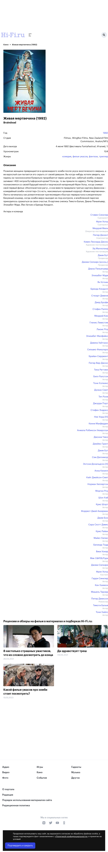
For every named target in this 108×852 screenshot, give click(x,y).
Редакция (7, 795)
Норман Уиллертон (97, 484)
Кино (6, 45)
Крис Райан (102, 531)
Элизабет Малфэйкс (97, 336)
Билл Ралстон (100, 376)
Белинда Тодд (100, 545)
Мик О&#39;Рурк (99, 558)
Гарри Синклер (100, 578)
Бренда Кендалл (99, 289)
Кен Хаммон (101, 585)
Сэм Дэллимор (100, 457)
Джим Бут (103, 255)
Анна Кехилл (101, 471)
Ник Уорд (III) (101, 417)
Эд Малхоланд (100, 248)
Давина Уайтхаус (99, 343)
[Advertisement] (55, 723)
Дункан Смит (101, 390)
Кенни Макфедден (98, 423)
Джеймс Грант (100, 444)
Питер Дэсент (100, 235)
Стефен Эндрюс (99, 410)
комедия (66, 156)
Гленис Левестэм (99, 322)
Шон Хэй (103, 498)
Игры (40, 767)
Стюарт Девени (99, 296)
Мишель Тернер (99, 592)
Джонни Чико (101, 437)
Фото (5, 778)
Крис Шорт (102, 504)
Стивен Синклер (99, 215)
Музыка (75, 772)
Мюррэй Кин (101, 316)
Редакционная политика (16, 805)
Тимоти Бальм (100, 605)
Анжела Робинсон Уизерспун (92, 430)
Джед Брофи (101, 302)
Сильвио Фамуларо (97, 349)
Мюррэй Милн (100, 228)
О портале (8, 789)
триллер (103, 156)
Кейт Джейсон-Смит (97, 477)
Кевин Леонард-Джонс (96, 242)
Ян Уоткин (102, 282)
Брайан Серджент (98, 356)
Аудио (5, 767)
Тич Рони (103, 397)
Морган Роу (101, 491)
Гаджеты (76, 767)
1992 (105, 133)
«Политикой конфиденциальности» (71, 837)
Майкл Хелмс (101, 538)
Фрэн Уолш (102, 222)
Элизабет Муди (100, 275)
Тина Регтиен (101, 370)
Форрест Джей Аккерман (94, 511)
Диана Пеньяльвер (98, 269)
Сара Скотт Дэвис (98, 524)
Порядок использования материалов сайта (27, 800)
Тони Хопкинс (100, 383)
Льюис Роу (102, 329)
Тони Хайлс (102, 612)
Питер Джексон (99, 599)
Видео (5, 772)
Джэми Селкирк (99, 565)
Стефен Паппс (100, 309)
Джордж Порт (100, 403)
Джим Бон (102, 518)
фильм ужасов (80, 156)
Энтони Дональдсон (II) (95, 464)
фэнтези (93, 156)
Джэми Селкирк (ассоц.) (95, 262)
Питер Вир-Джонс (98, 363)
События (42, 778)
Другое (75, 778)
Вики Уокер (102, 551)
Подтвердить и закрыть (20, 845)
